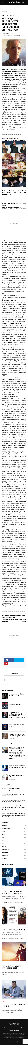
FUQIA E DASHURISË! (15, 704)
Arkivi (4, 1028)
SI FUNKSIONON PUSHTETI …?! (17, 776)
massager (4, 806)
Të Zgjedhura (5, 858)
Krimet (3, 837)
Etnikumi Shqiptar (6, 828)
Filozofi (3, 831)
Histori (3, 834)
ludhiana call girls (6, 800)
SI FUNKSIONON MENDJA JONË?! (16, 725)
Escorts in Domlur (6, 788)
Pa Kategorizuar (6, 849)
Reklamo (22, 1028)
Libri (3, 843)
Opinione (4, 11)
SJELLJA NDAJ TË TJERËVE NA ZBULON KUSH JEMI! (12, 967)
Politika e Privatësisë (14, 1030)
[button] (2, 2)
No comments (18, 35)
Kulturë (3, 840)
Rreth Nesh (10, 1028)
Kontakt (16, 1028)
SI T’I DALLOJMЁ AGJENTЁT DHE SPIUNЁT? (14, 1005)
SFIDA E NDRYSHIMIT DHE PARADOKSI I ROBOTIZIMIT (17, 766)
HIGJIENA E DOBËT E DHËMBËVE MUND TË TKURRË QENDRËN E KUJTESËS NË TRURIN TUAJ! (17, 715)
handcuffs (4, 813)
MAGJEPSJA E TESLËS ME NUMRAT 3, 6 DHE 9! (16, 694)
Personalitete (5, 852)
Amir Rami (17, 1041)
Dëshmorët (4, 825)
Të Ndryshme (5, 855)
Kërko (25, 684)
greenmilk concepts (6, 794)
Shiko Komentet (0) (14, 673)
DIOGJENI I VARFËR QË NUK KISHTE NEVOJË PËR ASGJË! (17, 735)
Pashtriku (14, 2)
